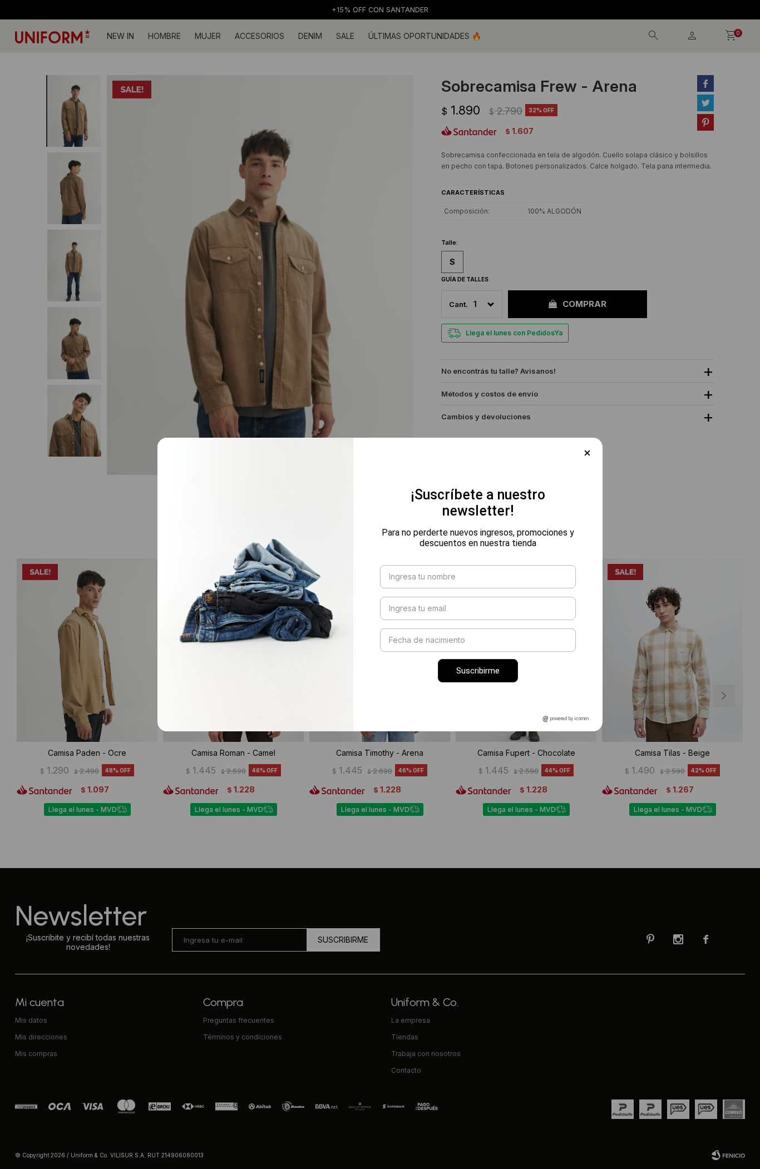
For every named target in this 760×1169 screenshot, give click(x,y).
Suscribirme (478, 671)
